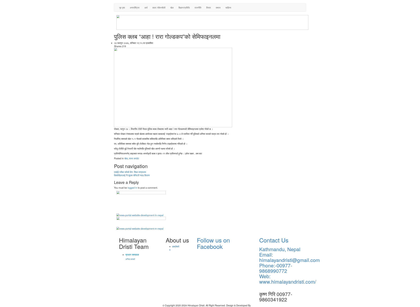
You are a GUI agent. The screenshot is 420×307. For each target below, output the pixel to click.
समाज (218, 7)
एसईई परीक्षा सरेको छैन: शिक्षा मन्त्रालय (130, 172)
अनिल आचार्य (130, 259)
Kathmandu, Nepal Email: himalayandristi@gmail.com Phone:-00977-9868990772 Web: (289, 263)
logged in (132, 187)
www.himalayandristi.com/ (287, 281)
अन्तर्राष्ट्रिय (134, 7)
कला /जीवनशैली (158, 7)
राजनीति (198, 7)
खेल (172, 7)
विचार (208, 7)
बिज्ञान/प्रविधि (184, 7)
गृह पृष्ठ (122, 7)
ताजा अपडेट (134, 158)
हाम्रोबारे (175, 246)
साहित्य (228, 7)
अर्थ (145, 7)
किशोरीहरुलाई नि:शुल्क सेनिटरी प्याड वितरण (132, 175)
